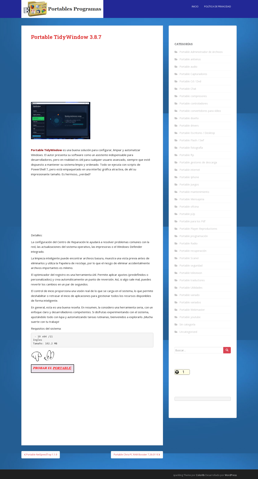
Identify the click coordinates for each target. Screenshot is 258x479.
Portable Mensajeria (191, 199)
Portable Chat (187, 88)
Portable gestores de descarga (198, 162)
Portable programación (193, 236)
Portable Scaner (189, 258)
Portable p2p (187, 214)
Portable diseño (189, 118)
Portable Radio (188, 243)
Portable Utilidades (190, 287)
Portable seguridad (190, 265)
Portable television (190, 273)
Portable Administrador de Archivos (201, 52)
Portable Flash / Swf (191, 140)
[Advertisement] (92, 74)
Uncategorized (188, 332)
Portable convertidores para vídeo (200, 111)
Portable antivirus (190, 59)
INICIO (195, 6)
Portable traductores (192, 280)
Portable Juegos (189, 184)
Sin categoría (187, 324)
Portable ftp (186, 155)
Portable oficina (189, 206)
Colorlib (200, 475)
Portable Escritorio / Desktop (197, 133)
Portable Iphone (189, 177)
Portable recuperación (192, 251)
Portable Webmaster (192, 309)
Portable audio (188, 66)
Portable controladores (193, 103)
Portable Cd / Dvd (190, 81)
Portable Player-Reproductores (198, 228)
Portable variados (190, 302)
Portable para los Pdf (192, 221)
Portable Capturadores (193, 74)
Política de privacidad (217, 6)
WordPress (231, 475)
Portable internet (189, 170)
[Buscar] (227, 350)
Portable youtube (190, 317)
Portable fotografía (191, 147)
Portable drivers (189, 125)
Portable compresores (193, 96)
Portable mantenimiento (194, 192)
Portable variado (189, 295)
